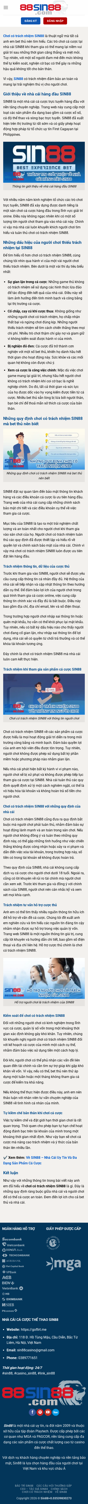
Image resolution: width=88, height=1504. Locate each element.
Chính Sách (59, 1488)
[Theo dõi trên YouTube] (47, 1412)
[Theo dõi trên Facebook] (32, 1412)
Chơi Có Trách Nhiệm (37, 1491)
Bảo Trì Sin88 (24, 1485)
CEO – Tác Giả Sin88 (34, 1488)
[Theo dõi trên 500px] (55, 1412)
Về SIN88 (61, 1491)
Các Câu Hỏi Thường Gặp (54, 1485)
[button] (5, 7)
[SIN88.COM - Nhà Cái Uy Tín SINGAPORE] (44, 7)
